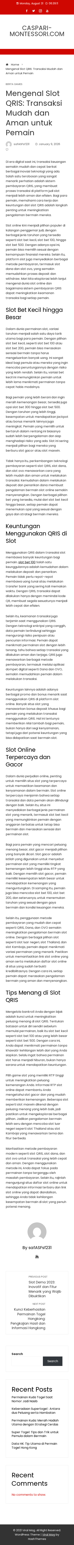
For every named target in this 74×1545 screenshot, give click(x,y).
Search (17, 1354)
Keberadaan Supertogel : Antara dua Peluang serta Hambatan (36, 1411)
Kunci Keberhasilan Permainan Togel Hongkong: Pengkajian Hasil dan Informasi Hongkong (28, 1316)
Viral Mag (48, 1535)
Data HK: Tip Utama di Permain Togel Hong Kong (34, 1445)
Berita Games (14, 84)
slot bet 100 (26, 562)
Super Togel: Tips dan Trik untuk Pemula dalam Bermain (35, 1434)
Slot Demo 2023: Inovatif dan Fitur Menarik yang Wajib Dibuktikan (45, 1287)
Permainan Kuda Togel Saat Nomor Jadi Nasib (32, 1399)
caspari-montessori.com (37, 31)
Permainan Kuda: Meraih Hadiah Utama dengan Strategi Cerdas (35, 1422)
